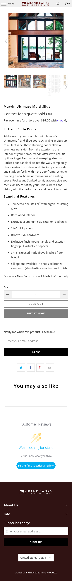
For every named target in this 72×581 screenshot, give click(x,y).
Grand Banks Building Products (40, 572)
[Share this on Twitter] (21, 368)
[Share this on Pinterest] (40, 368)
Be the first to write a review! (36, 465)
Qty (6, 287)
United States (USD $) (33, 557)
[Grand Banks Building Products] (36, 3)
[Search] (58, 3)
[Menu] (2, 3)
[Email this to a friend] (50, 368)
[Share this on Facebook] (31, 368)
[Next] (65, 41)
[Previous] (6, 41)
